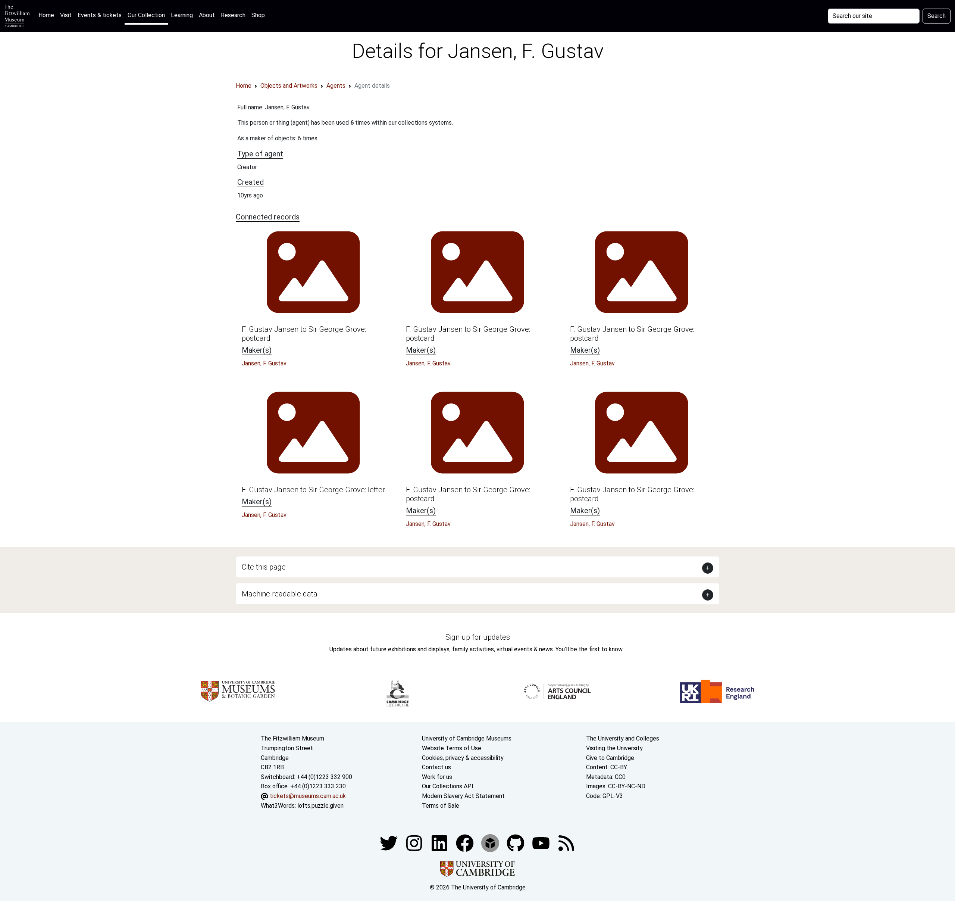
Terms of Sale (440, 805)
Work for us (437, 776)
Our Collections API (447, 786)
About (207, 15)
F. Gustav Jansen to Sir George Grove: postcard (304, 334)
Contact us (436, 767)
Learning (182, 15)
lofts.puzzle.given (320, 805)
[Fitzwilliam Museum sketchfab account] (491, 842)
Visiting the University (614, 748)
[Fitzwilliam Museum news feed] (566, 842)
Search (936, 15)
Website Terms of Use (451, 748)
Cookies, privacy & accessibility (463, 757)
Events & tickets (100, 15)
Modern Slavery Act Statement (463, 795)
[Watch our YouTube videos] (541, 842)
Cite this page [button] (264, 566)
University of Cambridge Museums (466, 738)
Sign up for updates (477, 637)
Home (47, 15)
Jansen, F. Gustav (264, 363)
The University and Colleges (622, 738)
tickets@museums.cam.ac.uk (308, 795)
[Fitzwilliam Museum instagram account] (415, 842)
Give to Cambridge (610, 757)
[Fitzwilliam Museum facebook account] (440, 842)
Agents (335, 85)
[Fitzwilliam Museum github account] (516, 842)
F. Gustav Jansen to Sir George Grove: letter (313, 489)
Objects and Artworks (288, 85)
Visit (66, 15)
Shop (258, 15)
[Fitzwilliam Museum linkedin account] (465, 842)
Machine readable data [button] (279, 593)
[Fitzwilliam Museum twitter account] (389, 842)
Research (233, 15)
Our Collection (146, 15)
